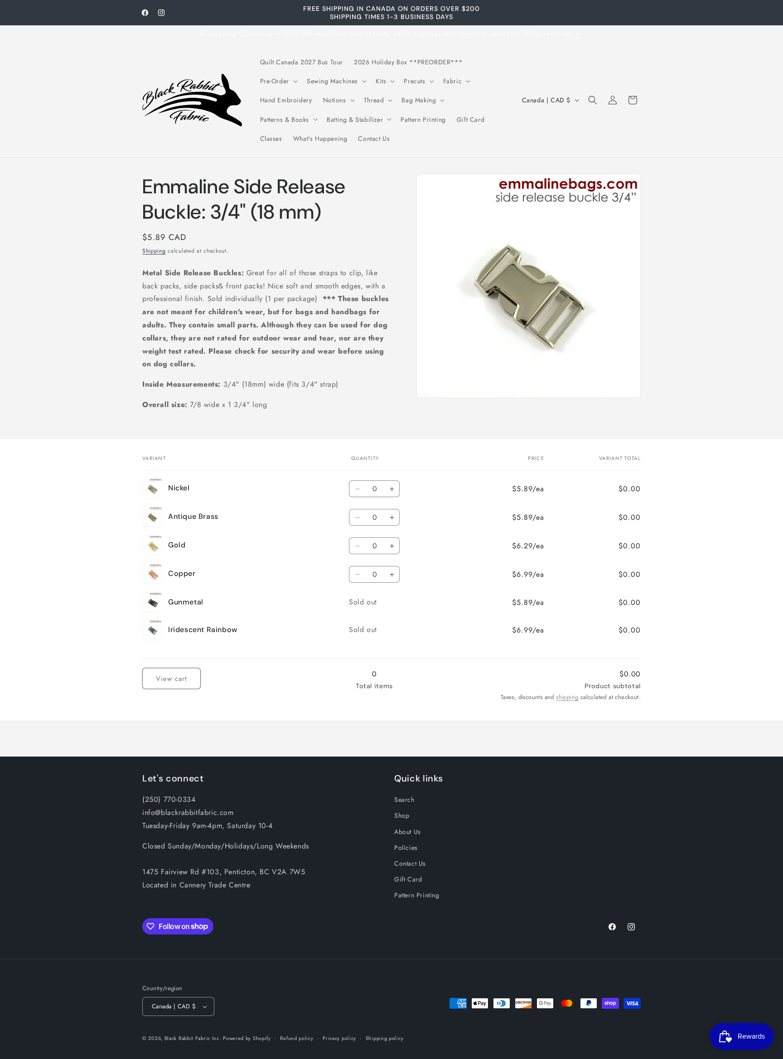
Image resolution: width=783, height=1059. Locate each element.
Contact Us (410, 863)
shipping (567, 697)
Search (404, 799)
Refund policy (296, 1038)
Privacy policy (339, 1038)
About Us (407, 831)
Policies (406, 847)
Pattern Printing (417, 895)
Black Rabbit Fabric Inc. (192, 1038)
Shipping (154, 251)
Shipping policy (385, 1038)
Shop (401, 815)
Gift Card (408, 879)
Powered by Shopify (247, 1038)
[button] (278, 81)
